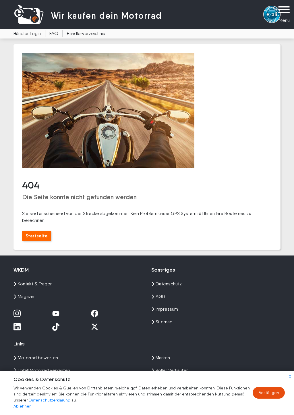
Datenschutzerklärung (50, 400)
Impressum (167, 309)
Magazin (26, 296)
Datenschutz (169, 284)
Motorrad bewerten (38, 357)
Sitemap (164, 321)
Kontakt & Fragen (35, 284)
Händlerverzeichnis (86, 33)
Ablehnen (22, 406)
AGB (160, 296)
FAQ (53, 33)
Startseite (37, 236)
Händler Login (27, 33)
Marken (163, 357)
